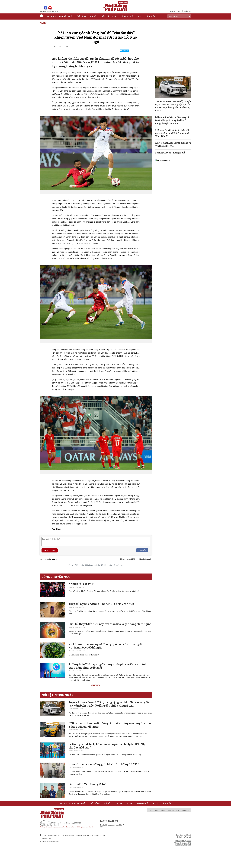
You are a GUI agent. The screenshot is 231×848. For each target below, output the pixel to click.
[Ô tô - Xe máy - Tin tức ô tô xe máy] (163, 160)
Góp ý (180, 11)
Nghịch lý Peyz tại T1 (82, 584)
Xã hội (93, 16)
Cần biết (150, 16)
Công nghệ (127, 16)
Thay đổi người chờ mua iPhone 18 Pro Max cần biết (101, 604)
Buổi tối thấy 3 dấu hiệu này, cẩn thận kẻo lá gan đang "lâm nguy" (110, 624)
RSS (150, 810)
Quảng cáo (187, 11)
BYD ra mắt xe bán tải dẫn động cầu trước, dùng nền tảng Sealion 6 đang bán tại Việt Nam (172, 120)
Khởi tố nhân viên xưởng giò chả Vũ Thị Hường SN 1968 (104, 764)
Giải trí (105, 16)
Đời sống (82, 16)
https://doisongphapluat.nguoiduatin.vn (52, 821)
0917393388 (46, 838)
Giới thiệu (160, 810)
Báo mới (185, 810)
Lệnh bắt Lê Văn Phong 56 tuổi (88, 784)
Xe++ (114, 16)
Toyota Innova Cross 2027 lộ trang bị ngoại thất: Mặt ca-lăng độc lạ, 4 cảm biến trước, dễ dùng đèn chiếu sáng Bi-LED (109, 704)
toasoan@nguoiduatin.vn (50, 841)
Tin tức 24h (173, 810)
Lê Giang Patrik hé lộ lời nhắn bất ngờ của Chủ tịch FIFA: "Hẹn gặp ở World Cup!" (172, 133)
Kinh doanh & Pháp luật (60, 16)
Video (139, 16)
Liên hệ (172, 11)
